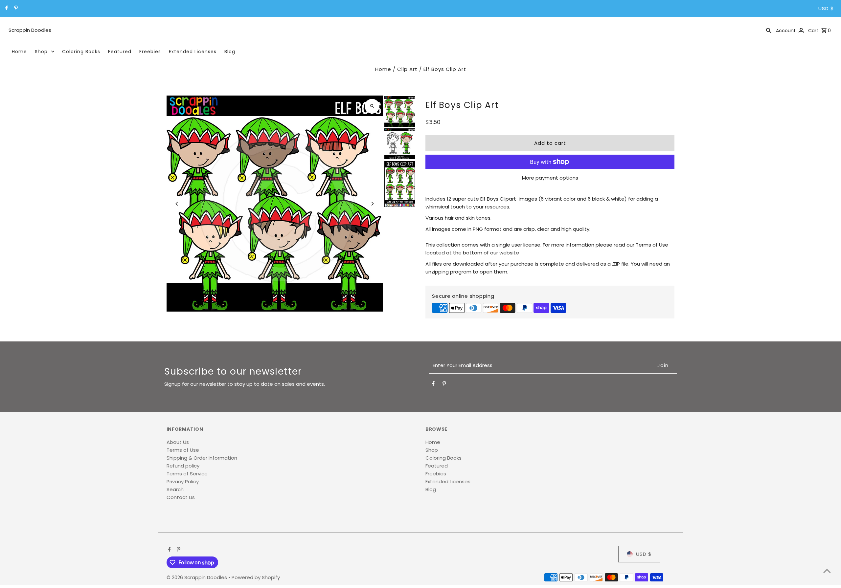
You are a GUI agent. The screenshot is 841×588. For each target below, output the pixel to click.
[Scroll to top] (827, 570)
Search (175, 489)
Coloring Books (81, 51)
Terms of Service (187, 473)
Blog (229, 51)
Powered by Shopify (256, 577)
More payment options (550, 177)
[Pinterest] (15, 8)
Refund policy (183, 465)
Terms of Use (183, 449)
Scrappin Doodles (30, 30)
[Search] (768, 30)
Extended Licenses (192, 51)
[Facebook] (6, 8)
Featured (119, 51)
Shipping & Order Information (202, 457)
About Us (178, 442)
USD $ (826, 8)
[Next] (372, 203)
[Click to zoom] (372, 106)
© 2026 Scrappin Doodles (197, 577)
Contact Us (181, 497)
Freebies (150, 51)
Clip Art (407, 69)
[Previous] (177, 203)
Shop (41, 51)
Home (19, 51)
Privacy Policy (183, 481)
